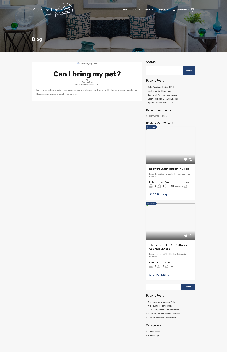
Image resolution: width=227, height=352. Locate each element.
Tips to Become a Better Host (161, 103)
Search (151, 62)
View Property (170, 156)
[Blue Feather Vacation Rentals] (53, 16)
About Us (149, 10)
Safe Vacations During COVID (161, 87)
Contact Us (163, 10)
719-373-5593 (182, 10)
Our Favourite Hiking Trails (159, 91)
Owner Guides (154, 331)
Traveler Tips (153, 335)
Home (126, 10)
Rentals (136, 10)
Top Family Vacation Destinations (163, 95)
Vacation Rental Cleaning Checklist (163, 99)
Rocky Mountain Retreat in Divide (169, 168)
